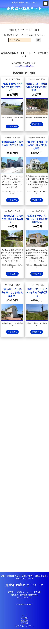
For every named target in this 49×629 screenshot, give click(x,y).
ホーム (24, 615)
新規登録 (24, 621)
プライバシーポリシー (24, 626)
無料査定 (24, 618)
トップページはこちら (24, 66)
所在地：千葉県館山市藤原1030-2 (24, 595)
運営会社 (24, 623)
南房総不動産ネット (24, 8)
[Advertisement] (24, 454)
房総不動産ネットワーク (24, 585)
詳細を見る (12, 126)
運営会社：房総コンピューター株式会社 (24, 592)
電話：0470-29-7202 (24, 597)
